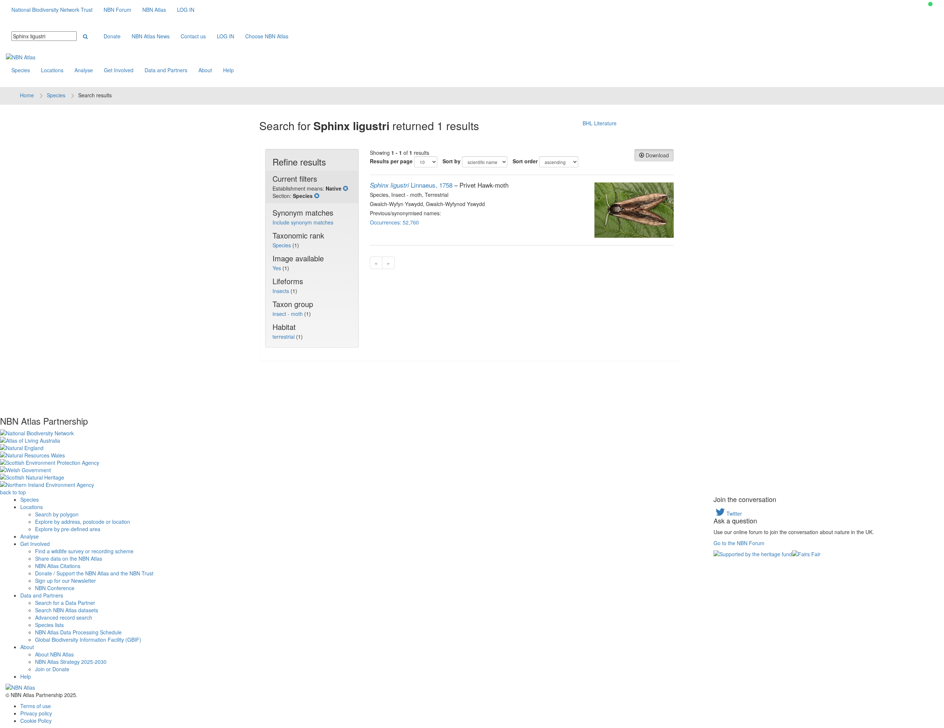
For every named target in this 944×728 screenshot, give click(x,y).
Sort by (451, 161)
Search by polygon (57, 514)
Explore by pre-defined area (67, 529)
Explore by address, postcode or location (82, 521)
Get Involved (118, 70)
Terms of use (35, 706)
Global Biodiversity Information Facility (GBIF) (88, 639)
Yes (277, 268)
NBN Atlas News (151, 36)
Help (228, 70)
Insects (282, 291)
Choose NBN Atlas (266, 36)
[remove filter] (345, 188)
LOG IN (185, 9)
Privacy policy (36, 713)
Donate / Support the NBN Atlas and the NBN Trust (94, 573)
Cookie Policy (36, 720)
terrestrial (284, 336)
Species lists (49, 624)
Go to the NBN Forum (739, 543)
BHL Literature (600, 123)
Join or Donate (52, 669)
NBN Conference (54, 588)
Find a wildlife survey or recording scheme (84, 551)
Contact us (193, 36)
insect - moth (288, 313)
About (205, 70)
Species (20, 70)
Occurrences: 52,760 (394, 222)
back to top (13, 492)
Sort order (525, 161)
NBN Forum (117, 9)
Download (656, 155)
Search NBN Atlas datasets (66, 610)
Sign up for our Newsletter (65, 580)
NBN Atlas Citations (57, 565)
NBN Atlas (154, 9)
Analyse (83, 70)
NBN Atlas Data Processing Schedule (78, 632)
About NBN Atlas (54, 654)
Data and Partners (166, 70)
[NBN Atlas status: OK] (930, 4)
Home (27, 95)
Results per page (391, 161)
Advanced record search (63, 617)
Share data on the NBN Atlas (68, 558)
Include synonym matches (303, 222)
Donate (112, 36)
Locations (52, 70)
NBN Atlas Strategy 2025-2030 (71, 661)
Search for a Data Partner (65, 602)
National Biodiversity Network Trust (52, 9)
